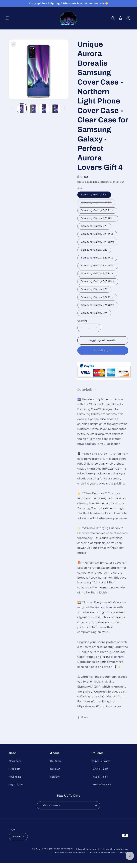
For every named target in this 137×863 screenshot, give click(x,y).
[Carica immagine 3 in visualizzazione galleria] (44, 108)
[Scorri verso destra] (64, 108)
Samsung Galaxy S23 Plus (97, 273)
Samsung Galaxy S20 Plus (97, 210)
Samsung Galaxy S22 (94, 250)
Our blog (55, 769)
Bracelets (14, 769)
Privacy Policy (100, 777)
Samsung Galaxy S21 (94, 226)
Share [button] (84, 717)
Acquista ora (103, 350)
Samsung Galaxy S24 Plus (97, 297)
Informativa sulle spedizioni (102, 852)
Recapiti (124, 852)
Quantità (82, 321)
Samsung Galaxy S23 (94, 289)
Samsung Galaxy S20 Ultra (98, 218)
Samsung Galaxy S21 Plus (97, 234)
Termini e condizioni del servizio (70, 852)
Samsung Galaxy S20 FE (98, 203)
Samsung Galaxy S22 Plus (97, 257)
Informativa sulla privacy (115, 849)
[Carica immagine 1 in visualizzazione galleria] (21, 108)
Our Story (55, 761)
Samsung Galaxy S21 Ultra (98, 242)
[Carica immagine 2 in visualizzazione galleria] (33, 108)
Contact (55, 777)
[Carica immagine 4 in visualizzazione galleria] (55, 108)
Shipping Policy (101, 761)
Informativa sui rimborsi (88, 849)
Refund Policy (100, 769)
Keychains (15, 777)
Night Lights (16, 784)
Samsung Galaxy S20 (94, 194)
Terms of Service (101, 784)
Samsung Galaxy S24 (94, 313)
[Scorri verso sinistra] (12, 108)
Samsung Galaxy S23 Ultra (98, 281)
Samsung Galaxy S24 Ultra (98, 305)
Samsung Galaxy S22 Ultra (98, 265)
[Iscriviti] (96, 805)
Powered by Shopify (63, 849)
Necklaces (15, 761)
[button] (7, 18)
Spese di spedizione (88, 182)
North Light (46, 849)
